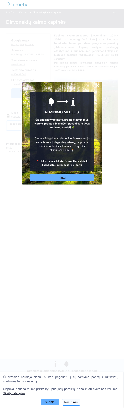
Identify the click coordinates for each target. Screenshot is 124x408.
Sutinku (50, 402)
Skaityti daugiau (14, 393)
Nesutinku (71, 402)
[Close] (97, 85)
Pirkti (62, 177)
